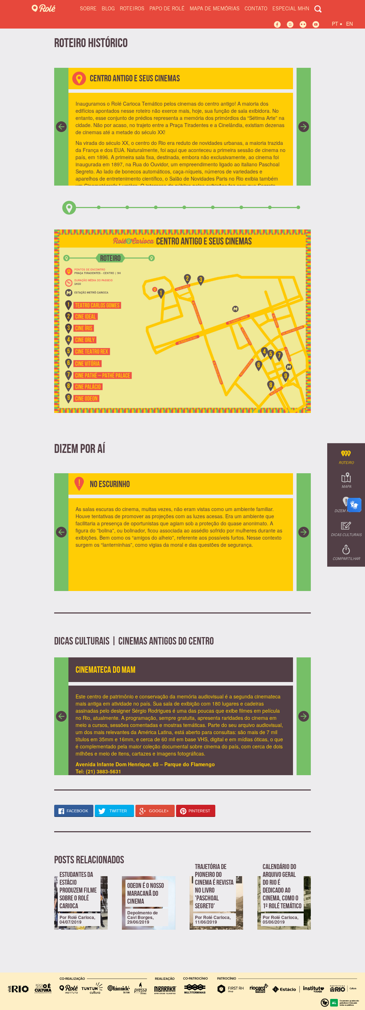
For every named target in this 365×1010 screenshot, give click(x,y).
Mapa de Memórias (215, 8)
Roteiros (132, 8)
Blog (108, 8)
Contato (256, 8)
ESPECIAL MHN (290, 8)
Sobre (88, 8)
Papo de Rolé (167, 8)
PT (337, 22)
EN (349, 23)
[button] (61, 127)
